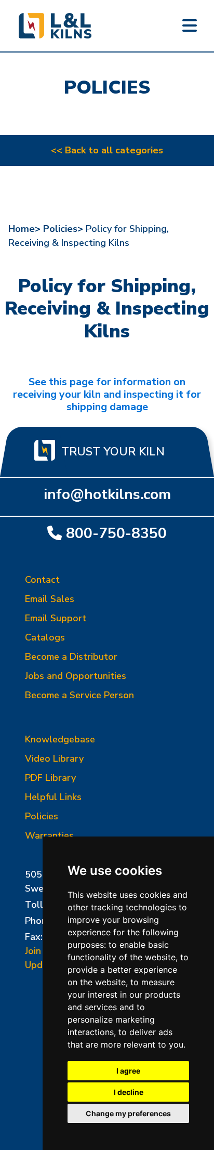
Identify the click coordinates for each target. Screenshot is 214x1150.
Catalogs (45, 637)
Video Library (54, 758)
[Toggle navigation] (189, 26)
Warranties (49, 835)
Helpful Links (53, 797)
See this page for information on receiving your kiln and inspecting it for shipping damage (107, 394)
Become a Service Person (79, 695)
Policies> (63, 229)
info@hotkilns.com (107, 494)
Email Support (55, 618)
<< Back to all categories (107, 150)
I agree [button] (128, 1070)
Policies (41, 816)
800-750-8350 (116, 533)
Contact (42, 579)
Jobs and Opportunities (75, 676)
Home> (24, 229)
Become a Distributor (71, 656)
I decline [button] (128, 1092)
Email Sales (49, 599)
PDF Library (50, 778)
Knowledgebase (60, 739)
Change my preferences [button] (128, 1113)
